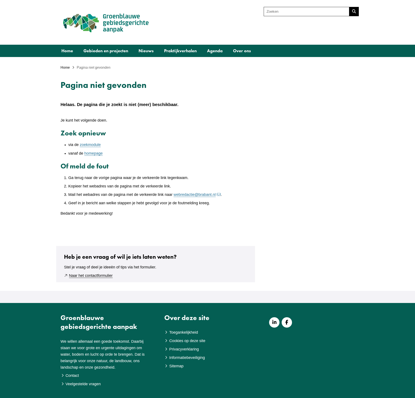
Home (67, 51)
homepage (93, 153)
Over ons (242, 51)
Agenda (215, 51)
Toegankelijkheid (183, 332)
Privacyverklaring (184, 349)
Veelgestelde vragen (83, 384)
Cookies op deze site (187, 341)
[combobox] (306, 11)
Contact (72, 375)
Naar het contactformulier (91, 275)
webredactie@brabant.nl (195, 194)
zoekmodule (90, 145)
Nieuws (146, 51)
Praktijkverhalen (180, 51)
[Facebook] (287, 322)
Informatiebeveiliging (187, 357)
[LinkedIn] (274, 322)
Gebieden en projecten (105, 51)
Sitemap (176, 366)
